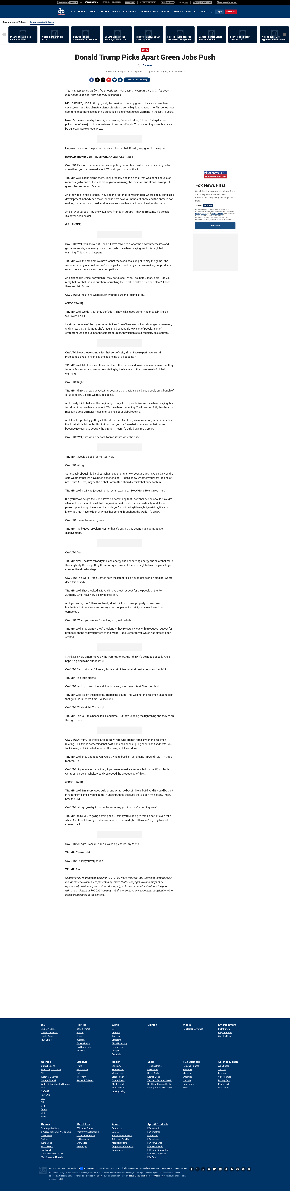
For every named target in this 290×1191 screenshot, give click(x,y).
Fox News (61, 11)
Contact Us (133, 1168)
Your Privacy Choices (93, 1168)
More (202, 11)
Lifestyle (165, 11)
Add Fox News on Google (138, 80)
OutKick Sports (148, 11)
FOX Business (191, 1061)
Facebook (91, 79)
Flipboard (108, 79)
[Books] (227, 2)
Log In (219, 12)
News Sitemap (167, 1168)
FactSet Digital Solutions (138, 1176)
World (93, 11)
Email (120, 79)
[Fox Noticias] (202, 2)
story (145, 50)
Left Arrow (4, 34)
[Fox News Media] (91, 2)
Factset (99, 1176)
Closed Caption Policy (112, 1168)
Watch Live (83, 1124)
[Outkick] (183, 2)
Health (177, 11)
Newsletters (237, 1169)
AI (195, 11)
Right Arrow (284, 34)
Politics (82, 11)
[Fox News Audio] (148, 2)
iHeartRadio (249, 1169)
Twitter (97, 79)
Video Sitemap (181, 1168)
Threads (103, 79)
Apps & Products (157, 1124)
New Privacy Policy (69, 1168)
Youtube (209, 1169)
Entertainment (130, 11)
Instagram (203, 1169)
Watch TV (230, 12)
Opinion (105, 11)
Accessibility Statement (149, 1168)
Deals (150, 1061)
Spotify (243, 1169)
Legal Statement (156, 1176)
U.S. (71, 11)
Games (45, 1124)
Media (114, 11)
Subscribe (215, 225)
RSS (232, 1169)
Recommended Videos (14, 22)
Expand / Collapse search (211, 12)
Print (114, 79)
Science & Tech (228, 1061)
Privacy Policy (201, 214)
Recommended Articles (42, 22)
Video (188, 11)
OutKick (46, 1061)
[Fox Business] (112, 2)
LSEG (61, 1179)
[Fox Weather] (168, 2)
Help (125, 1168)
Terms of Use (217, 214)
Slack (226, 1169)
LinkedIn (220, 1169)
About (115, 1124)
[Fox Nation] (130, 2)
